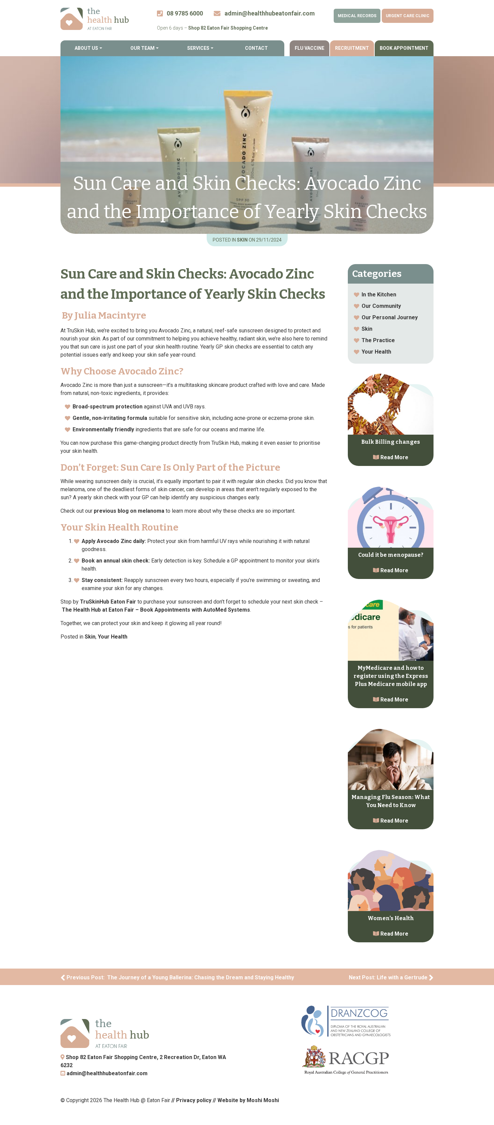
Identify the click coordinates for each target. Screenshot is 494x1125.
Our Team (142, 48)
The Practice (378, 340)
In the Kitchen (379, 294)
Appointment (404, 48)
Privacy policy (193, 1100)
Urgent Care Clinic (407, 15)
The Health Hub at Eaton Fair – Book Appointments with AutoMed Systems (156, 610)
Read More (393, 457)
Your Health (112, 636)
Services (198, 48)
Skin (243, 240)
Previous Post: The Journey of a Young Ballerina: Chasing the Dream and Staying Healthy (179, 977)
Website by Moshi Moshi (248, 1100)
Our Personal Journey (390, 317)
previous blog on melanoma (129, 511)
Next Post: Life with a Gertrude (389, 977)
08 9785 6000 (184, 13)
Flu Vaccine (309, 48)
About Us (86, 48)
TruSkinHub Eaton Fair (108, 601)
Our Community (381, 306)
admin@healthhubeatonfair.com (106, 1073)
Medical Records (357, 15)
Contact (256, 48)
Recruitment (352, 48)
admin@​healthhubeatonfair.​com (269, 13)
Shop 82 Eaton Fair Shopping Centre (228, 28)
